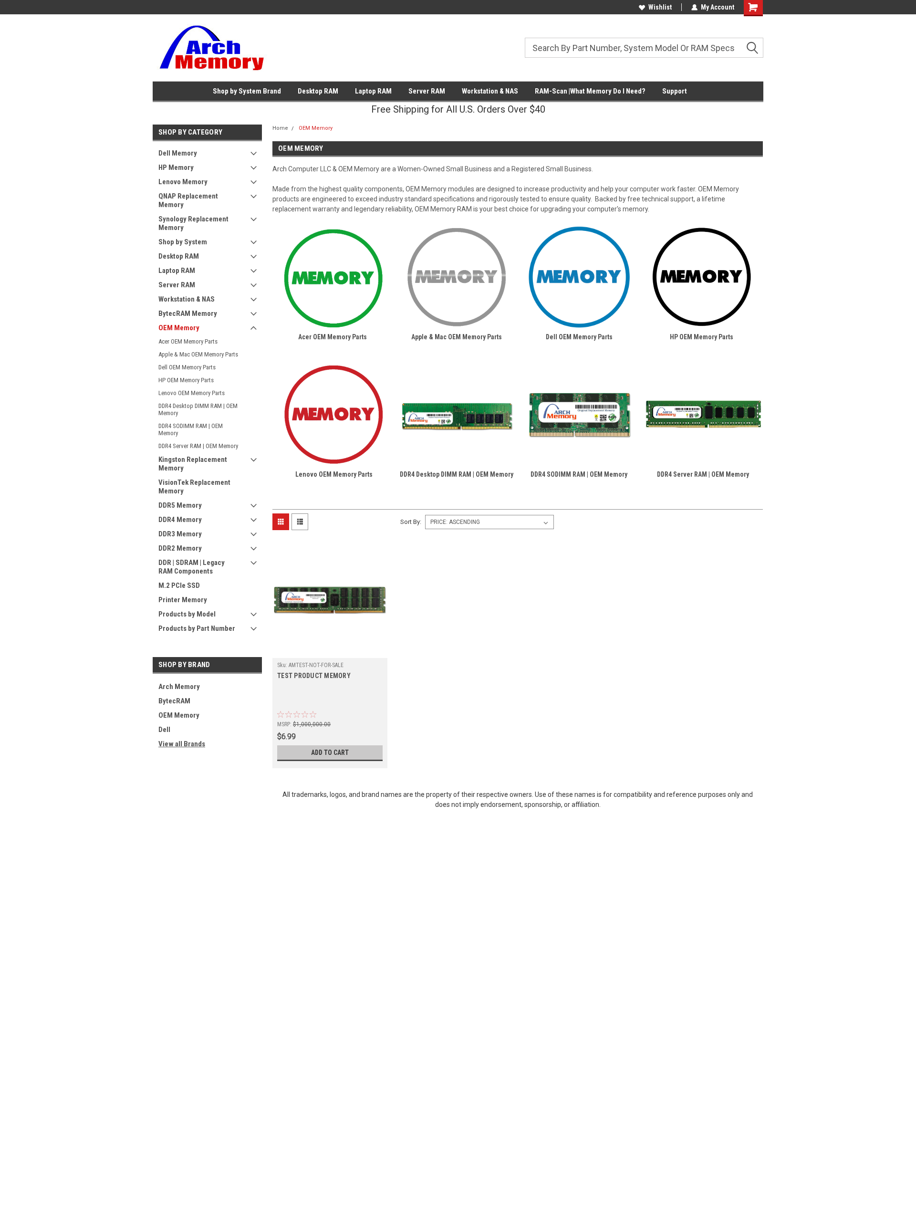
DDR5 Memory (180, 505)
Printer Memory (182, 600)
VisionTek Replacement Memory (194, 486)
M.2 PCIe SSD (179, 585)
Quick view (330, 651)
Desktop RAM (318, 91)
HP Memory (176, 167)
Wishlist (660, 7)
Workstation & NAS (490, 91)
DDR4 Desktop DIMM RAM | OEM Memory (198, 409)
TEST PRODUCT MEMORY (314, 675)
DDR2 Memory (180, 548)
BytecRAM (174, 701)
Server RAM (426, 91)
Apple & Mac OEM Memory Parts (198, 354)
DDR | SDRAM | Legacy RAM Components (191, 566)
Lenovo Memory (183, 182)
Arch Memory (179, 686)
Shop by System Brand (247, 91)
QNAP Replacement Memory (188, 200)
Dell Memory (177, 153)
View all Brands (181, 744)
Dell (164, 729)
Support (674, 91)
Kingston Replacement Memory (192, 463)
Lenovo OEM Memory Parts (191, 393)
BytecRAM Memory (187, 313)
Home (280, 128)
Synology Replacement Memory (193, 223)
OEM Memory (178, 328)
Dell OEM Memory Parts (187, 367)
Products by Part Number (196, 628)
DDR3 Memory (180, 534)
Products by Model (187, 614)
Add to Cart (330, 752)
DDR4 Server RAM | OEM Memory (198, 445)
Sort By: (410, 521)
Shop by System (182, 242)
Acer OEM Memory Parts (188, 341)
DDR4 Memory (180, 519)
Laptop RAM (373, 91)
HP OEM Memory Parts (186, 380)
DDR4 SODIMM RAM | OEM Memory (190, 429)
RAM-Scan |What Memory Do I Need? (590, 91)
